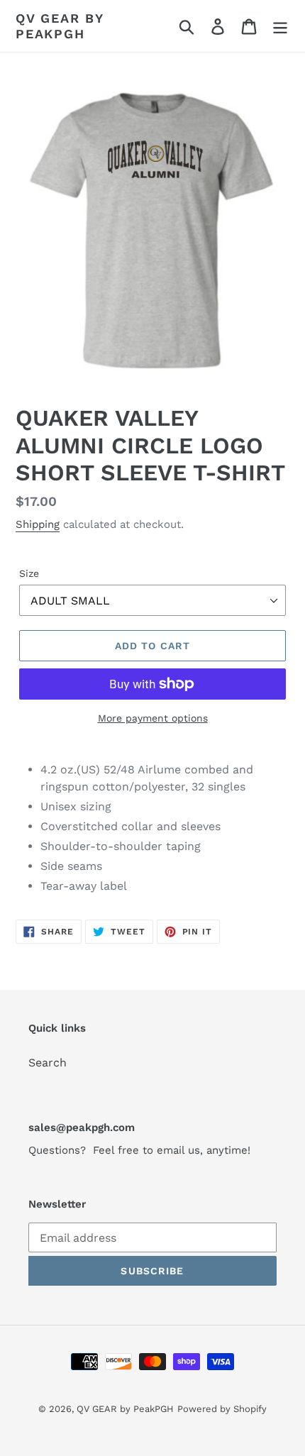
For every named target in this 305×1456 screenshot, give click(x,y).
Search (47, 1062)
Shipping (38, 524)
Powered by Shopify (222, 1408)
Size (29, 573)
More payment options (153, 718)
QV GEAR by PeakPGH (60, 26)
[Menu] (280, 26)
